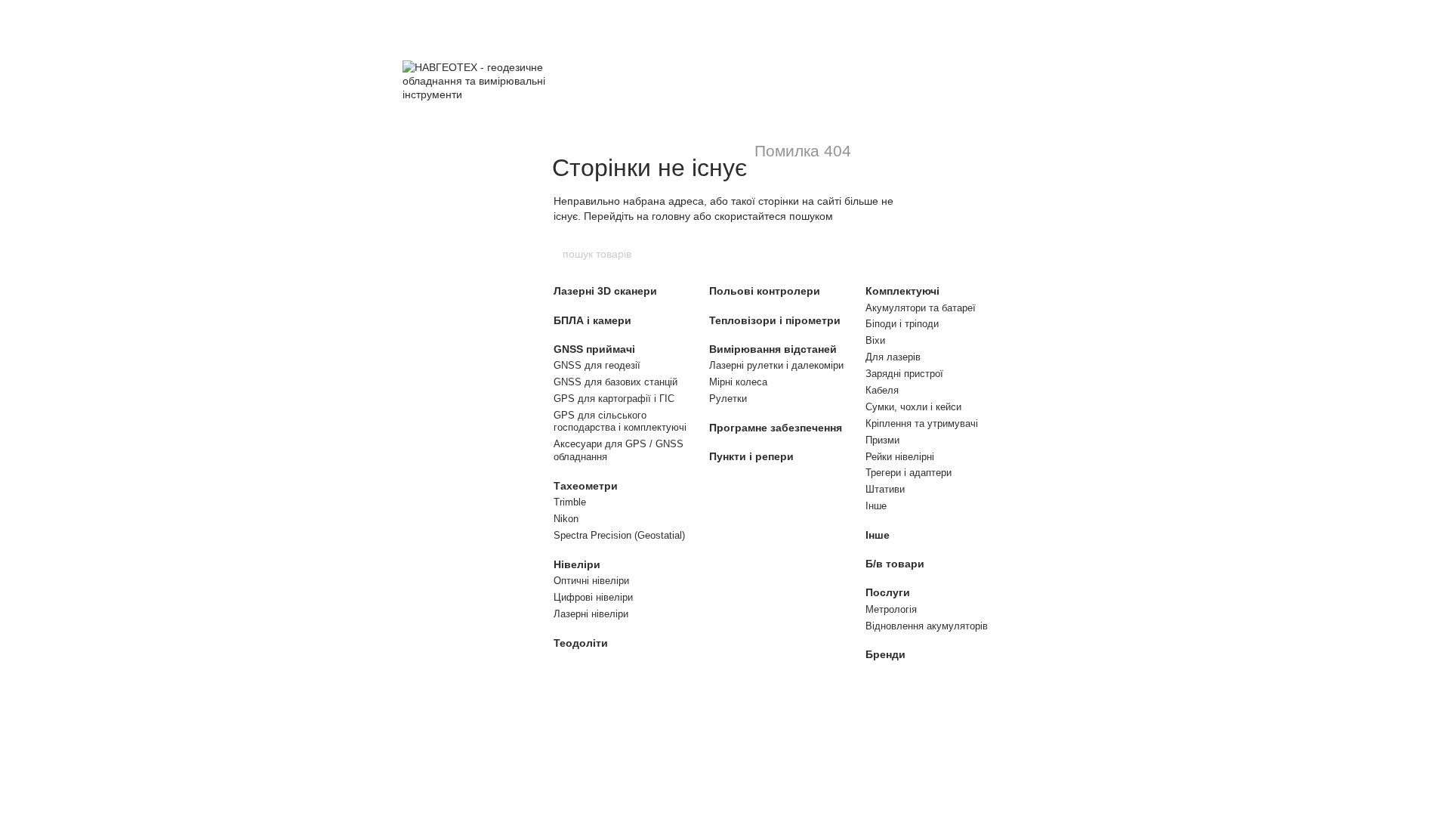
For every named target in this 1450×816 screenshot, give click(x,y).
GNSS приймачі (594, 349)
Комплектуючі (902, 291)
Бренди (885, 654)
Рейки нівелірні (899, 456)
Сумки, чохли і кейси (913, 407)
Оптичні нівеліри (591, 580)
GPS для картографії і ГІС (614, 398)
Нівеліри (577, 564)
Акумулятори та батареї (920, 308)
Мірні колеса (738, 382)
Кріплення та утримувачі (921, 423)
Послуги (887, 592)
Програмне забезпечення (775, 428)
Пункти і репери (751, 456)
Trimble (570, 502)
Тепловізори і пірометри (775, 320)
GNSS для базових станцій (615, 382)
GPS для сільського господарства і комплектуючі (620, 422)
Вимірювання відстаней (773, 349)
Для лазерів (893, 357)
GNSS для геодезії (597, 365)
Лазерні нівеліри (591, 614)
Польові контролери (764, 291)
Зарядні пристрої (904, 373)
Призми (882, 440)
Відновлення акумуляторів (926, 626)
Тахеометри (586, 486)
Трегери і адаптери (908, 472)
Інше (876, 506)
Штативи (885, 489)
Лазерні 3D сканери (605, 291)
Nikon (566, 518)
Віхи (875, 340)
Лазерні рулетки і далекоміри (776, 365)
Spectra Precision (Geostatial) (619, 535)
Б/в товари (894, 564)
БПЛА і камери (592, 320)
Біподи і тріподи (902, 323)
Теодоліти (581, 643)
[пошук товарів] (889, 254)
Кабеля (882, 390)
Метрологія (891, 609)
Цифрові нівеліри (593, 597)
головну (671, 216)
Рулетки (728, 398)
